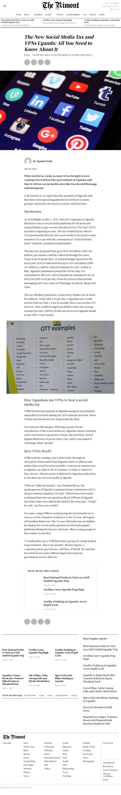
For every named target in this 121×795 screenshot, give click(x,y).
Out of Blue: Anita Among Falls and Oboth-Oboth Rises (39, 678)
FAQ (46, 765)
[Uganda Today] (28, 161)
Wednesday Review (52, 757)
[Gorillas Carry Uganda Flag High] (34, 593)
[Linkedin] (104, 753)
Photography (88, 761)
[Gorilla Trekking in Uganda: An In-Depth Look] (34, 605)
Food (65, 757)
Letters (47, 754)
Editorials (48, 750)
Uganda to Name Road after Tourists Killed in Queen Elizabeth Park (13, 679)
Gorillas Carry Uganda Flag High (57, 20)
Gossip (27, 55)
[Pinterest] (41, 62)
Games (65, 750)
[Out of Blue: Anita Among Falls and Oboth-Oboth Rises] (40, 668)
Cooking (86, 750)
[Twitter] (34, 62)
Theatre (26, 772)
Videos (47, 768)
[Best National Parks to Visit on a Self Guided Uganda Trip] (34, 581)
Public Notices (50, 761)
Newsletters (108, 766)
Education (67, 746)
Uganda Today (45, 161)
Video (85, 757)
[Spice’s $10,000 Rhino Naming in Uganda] (67, 668)
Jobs (65, 765)
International (109, 762)
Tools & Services (110, 770)
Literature (27, 768)
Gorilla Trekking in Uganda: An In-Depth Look (102, 21)
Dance (26, 757)
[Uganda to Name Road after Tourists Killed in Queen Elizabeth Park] (14, 668)
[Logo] (60, 6)
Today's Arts (28, 746)
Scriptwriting (29, 761)
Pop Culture (28, 765)
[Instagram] (104, 750)
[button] (4, 6)
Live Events (87, 754)
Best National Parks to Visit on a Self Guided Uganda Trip (17, 21)
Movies (26, 754)
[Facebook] (27, 62)
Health (65, 761)
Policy (105, 779)
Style (65, 754)
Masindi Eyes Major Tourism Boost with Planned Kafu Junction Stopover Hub (100, 720)
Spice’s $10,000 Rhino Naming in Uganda (64, 678)
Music (26, 750)
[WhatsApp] (47, 62)
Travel (65, 772)
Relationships (68, 768)
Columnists (49, 746)
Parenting (67, 776)
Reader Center (89, 746)
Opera (26, 776)
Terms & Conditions (108, 774)
